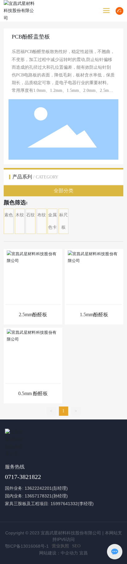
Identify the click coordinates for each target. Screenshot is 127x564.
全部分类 (63, 190)
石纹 (30, 215)
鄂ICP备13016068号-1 (27, 546)
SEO (76, 546)
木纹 (19, 215)
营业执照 (60, 546)
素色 (8, 215)
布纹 (41, 215)
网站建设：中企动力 (58, 552)
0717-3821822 (23, 476)
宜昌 (83, 552)
